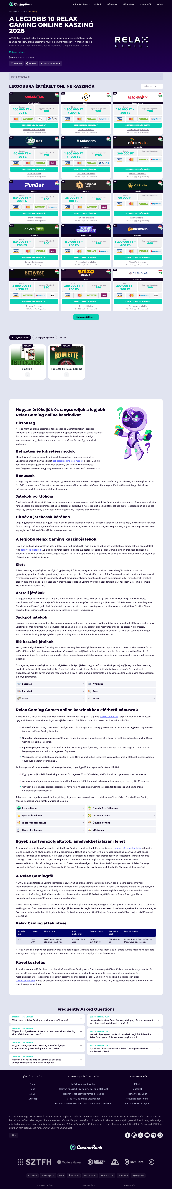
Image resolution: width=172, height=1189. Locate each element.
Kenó (32, 1088)
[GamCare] (134, 1162)
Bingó (33, 1084)
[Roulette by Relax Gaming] (66, 362)
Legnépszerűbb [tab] (22, 337)
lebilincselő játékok (31, 549)
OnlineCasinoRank (25, 980)
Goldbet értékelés (86, 129)
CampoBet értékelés (34, 262)
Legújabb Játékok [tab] (46, 337)
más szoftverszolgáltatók (128, 848)
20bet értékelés (34, 173)
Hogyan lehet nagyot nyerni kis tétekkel (83, 1093)
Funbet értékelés (34, 217)
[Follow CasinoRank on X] (140, 1135)
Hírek (160, 4)
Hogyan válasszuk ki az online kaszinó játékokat (83, 1088)
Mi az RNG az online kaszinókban (83, 1098)
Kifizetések (128, 4)
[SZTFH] (34, 1162)
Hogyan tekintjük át (137, 1093)
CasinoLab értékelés (138, 306)
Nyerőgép (32, 1098)
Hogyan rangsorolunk (137, 1098)
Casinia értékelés (137, 217)
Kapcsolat (137, 1088)
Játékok (97, 4)
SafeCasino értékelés (86, 173)
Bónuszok (112, 4)
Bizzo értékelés (86, 306)
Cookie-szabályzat (88, 1185)
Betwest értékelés (34, 306)
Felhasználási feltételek (45, 1185)
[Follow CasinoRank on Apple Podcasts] (160, 1135)
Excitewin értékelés (137, 173)
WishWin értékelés (137, 262)
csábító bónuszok (109, 716)
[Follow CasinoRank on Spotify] (153, 1135)
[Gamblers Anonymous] (115, 1162)
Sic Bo (32, 1093)
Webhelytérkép (129, 1185)
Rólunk (137, 1084)
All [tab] (64, 337)
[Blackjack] (27, 362)
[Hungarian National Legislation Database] (69, 1162)
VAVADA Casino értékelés (34, 129)
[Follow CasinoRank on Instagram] (134, 1135)
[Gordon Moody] (96, 1162)
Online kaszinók (80, 4)
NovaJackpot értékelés (86, 262)
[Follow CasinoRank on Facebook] (127, 1135)
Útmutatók (145, 4)
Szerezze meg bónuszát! (34, 125)
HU (12, 1135)
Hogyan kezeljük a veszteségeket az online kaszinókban (83, 1103)
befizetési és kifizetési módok (68, 460)
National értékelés (86, 217)
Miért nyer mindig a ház (83, 1084)
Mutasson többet (84, 317)
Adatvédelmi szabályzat (137, 1103)
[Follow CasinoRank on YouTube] (147, 1135)
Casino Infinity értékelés (138, 129)
